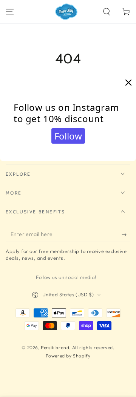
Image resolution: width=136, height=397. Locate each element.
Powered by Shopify (68, 356)
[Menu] (10, 11)
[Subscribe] (126, 234)
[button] (106, 11)
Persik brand (55, 347)
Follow (68, 136)
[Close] (128, 82)
